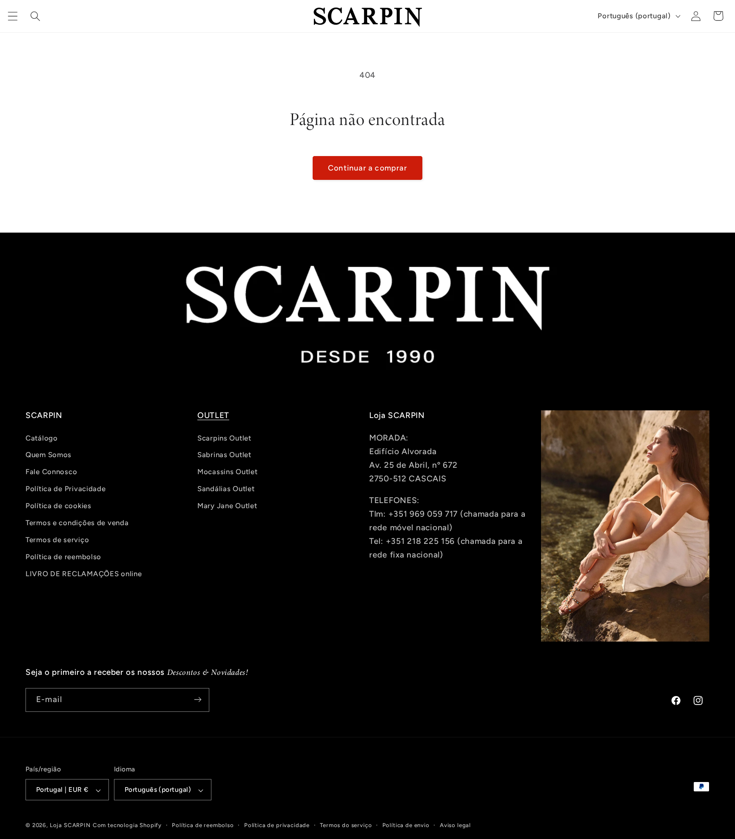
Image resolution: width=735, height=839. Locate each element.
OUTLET (213, 415)
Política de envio (406, 825)
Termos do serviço (346, 825)
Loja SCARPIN (70, 825)
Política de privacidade (277, 825)
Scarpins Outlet (224, 438)
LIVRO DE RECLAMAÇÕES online (84, 573)
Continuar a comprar (367, 168)
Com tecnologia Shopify (127, 825)
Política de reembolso (63, 556)
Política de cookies (58, 505)
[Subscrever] (197, 699)
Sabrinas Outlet (224, 454)
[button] (13, 16)
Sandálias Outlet (226, 488)
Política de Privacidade (66, 488)
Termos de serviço (57, 539)
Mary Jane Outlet (227, 505)
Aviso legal (455, 825)
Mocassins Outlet (227, 471)
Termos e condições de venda (77, 522)
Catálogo (42, 438)
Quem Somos (48, 454)
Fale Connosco (51, 471)
